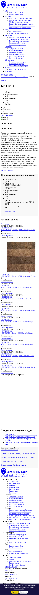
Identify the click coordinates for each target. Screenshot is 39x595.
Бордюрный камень (16, 498)
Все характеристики (8, 211)
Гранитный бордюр (16, 506)
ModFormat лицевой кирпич (19, 514)
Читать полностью (7, 170)
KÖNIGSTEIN (6, 230)
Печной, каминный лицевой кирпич (22, 517)
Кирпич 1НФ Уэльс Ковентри (22, 322)
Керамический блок (16, 546)
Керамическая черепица (17, 542)
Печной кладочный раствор (19, 527)
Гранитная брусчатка (16, 504)
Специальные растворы (17, 531)
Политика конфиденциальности (20, 561)
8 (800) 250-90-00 (7, 75)
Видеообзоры (14, 563)
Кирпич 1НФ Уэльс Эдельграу (22, 287)
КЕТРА (3, 80)
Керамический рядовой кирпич (20, 519)
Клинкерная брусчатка (17, 502)
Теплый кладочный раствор (11, 457)
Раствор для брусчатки (17, 529)
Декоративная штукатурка (18, 538)
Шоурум (12, 485)
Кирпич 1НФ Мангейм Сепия (22, 344)
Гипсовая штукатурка (16, 536)
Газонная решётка (15, 500)
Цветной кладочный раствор (11, 453)
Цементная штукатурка (17, 534)
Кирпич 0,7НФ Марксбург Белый (23, 230)
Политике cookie (19, 589)
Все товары (5, 224)
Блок (3, 450)
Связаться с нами (19, 476)
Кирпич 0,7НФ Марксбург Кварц (23, 367)
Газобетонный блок (16, 548)
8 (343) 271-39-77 (11, 571)
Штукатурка (5, 461)
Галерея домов (14, 487)
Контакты (12, 493)
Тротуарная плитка (16, 497)
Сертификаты (14, 489)
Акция (11, 559)
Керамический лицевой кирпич (20, 510)
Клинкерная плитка (16, 552)
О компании (13, 481)
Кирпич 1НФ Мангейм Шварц (22, 333)
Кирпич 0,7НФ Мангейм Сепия (23, 356)
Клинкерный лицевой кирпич (20, 512)
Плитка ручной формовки (18, 553)
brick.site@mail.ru (11, 578)
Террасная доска (7, 465)
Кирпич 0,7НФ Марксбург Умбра (23, 310)
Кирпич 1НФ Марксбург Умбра (23, 299)
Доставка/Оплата (15, 483)
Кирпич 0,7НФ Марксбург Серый (24, 276)
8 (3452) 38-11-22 (11, 574)
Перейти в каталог (11, 450)
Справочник (13, 491)
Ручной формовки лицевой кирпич (21, 516)
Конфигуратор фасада (17, 565)
